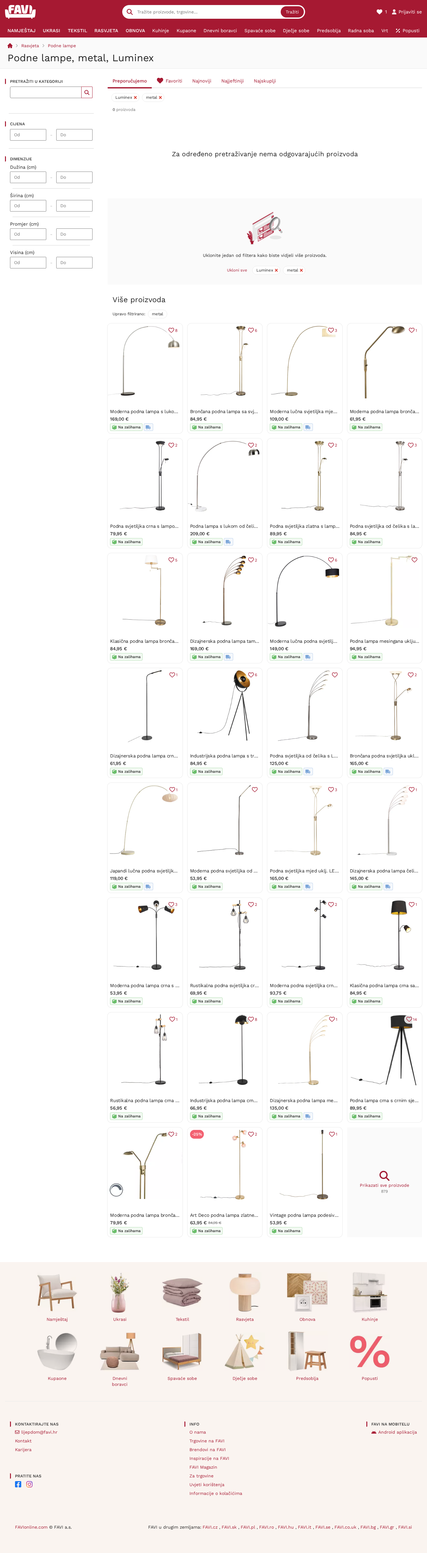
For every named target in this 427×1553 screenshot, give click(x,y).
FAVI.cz (211, 1527)
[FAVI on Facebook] (18, 1484)
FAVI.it (305, 1527)
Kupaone (57, 1378)
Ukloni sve (237, 270)
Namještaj (57, 1319)
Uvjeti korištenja (206, 1484)
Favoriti (174, 81)
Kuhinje (370, 1319)
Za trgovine (201, 1475)
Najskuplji (265, 81)
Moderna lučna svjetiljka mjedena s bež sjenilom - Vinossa (334, 411)
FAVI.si (405, 1527)
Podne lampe (62, 45)
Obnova (307, 1319)
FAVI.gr (388, 1527)
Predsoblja (307, 1378)
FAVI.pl (249, 1527)
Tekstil (182, 1319)
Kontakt (23, 1440)
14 (415, 1019)
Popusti (370, 1378)
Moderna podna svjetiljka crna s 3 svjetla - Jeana (324, 985)
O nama (197, 1432)
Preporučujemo (130, 81)
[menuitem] (21, 30)
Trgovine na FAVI (206, 1440)
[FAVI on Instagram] (29, 1484)
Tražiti (292, 11)
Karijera (23, 1449)
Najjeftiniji (232, 81)
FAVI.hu (286, 1527)
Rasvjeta (30, 45)
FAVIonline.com (31, 1527)
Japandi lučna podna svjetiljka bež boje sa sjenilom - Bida (174, 871)
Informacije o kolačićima (215, 1493)
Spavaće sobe (182, 1378)
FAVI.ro (267, 1527)
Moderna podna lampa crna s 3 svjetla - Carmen (163, 985)
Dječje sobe (245, 1378)
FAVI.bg (368, 1527)
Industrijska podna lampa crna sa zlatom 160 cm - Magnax (254, 1100)
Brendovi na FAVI (207, 1449)
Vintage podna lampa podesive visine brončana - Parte (330, 1215)
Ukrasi (120, 1319)
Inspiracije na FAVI (209, 1458)
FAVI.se (323, 1527)
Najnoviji (201, 81)
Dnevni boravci (120, 1381)
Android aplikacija (397, 1432)
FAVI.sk (230, 1527)
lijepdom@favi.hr (39, 1432)
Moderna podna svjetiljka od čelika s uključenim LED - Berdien (259, 871)
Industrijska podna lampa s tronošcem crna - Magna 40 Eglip (257, 756)
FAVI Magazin (203, 1467)
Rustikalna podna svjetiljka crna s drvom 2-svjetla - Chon (253, 985)
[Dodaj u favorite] (414, 560)
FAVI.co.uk (346, 1527)
